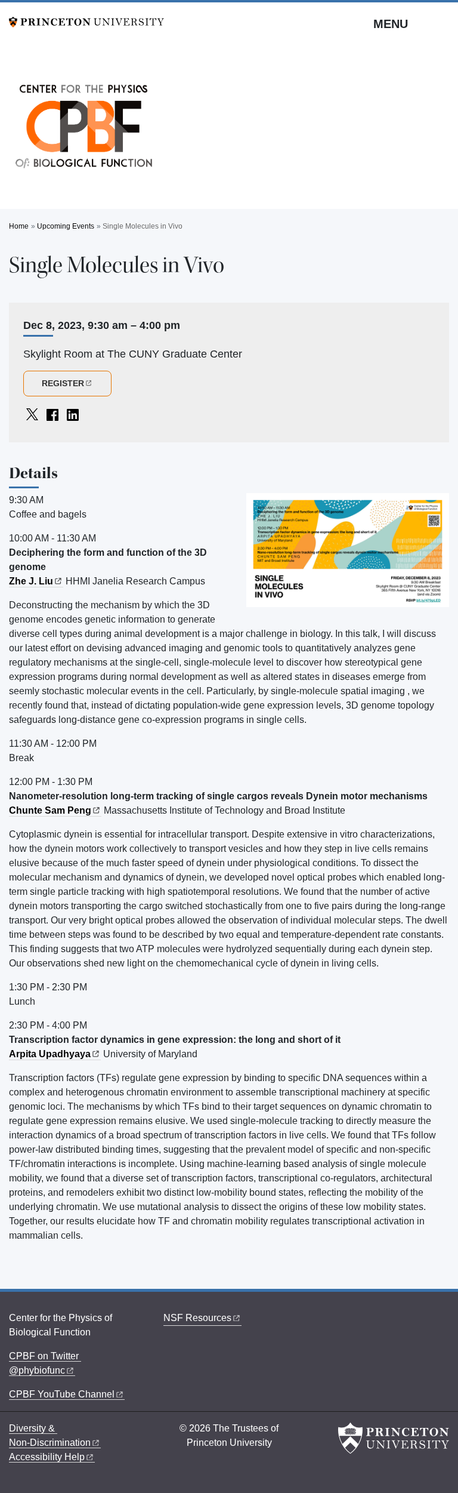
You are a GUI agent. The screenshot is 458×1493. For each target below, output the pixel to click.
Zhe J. (31, 581)
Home (19, 226)
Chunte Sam (50, 810)
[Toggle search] (441, 23)
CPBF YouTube (61, 1394)
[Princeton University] (86, 21)
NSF (197, 1318)
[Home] (83, 129)
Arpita (50, 1054)
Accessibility (47, 1457)
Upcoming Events (65, 226)
